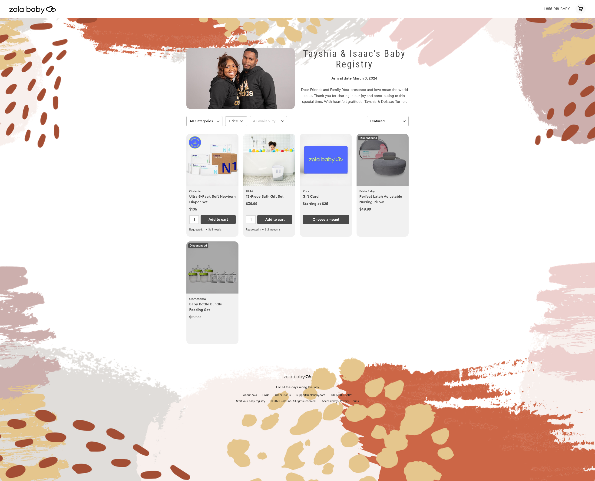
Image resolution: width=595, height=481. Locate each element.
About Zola (250, 395)
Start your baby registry (250, 401)
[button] (212, 162)
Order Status (283, 395)
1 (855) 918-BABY (341, 395)
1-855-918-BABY (556, 9)
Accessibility (330, 401)
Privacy (344, 401)
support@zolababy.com (310, 395)
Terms (355, 401)
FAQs (265, 395)
